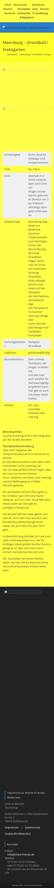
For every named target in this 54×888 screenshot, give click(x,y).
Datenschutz (32, 827)
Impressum (12, 827)
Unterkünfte (23, 13)
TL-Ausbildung (40, 13)
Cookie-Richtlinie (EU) (18, 833)
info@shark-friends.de (20, 854)
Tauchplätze (23, 8)
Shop (35, 8)
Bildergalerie (27, 17)
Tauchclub (9, 13)
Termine (44, 8)
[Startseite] (3, 54)
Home (8, 4)
